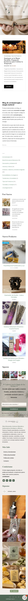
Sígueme (5, 486)
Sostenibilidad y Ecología (9, 175)
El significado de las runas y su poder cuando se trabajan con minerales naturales (18, 212)
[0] (6, 10)
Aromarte (14, 65)
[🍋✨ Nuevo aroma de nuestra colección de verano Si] (14, 576)
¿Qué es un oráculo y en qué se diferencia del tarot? (19, 201)
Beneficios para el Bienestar (10, 160)
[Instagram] (7, 480)
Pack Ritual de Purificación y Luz (14, 265)
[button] (12, 263)
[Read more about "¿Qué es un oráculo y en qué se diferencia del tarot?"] (6, 202)
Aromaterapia (7, 56)
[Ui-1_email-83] (10, 480)
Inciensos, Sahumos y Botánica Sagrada (13, 169)
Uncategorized (6, 187)
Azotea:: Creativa (18, 599)
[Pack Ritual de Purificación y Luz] (14, 252)
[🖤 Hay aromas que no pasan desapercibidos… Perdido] (14, 507)
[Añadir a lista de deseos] (15, 263)
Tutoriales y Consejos (8, 184)
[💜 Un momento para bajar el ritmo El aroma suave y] (14, 530)
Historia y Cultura (7, 166)
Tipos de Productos (16, 56)
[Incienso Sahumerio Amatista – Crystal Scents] (14, 313)
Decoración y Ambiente (8, 163)
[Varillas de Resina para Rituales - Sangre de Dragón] (14, 344)
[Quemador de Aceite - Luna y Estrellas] (14, 281)
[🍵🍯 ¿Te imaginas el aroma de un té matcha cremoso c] (14, 553)
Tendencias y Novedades (9, 178)
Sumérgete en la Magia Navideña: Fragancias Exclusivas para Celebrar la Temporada (13, 60)
